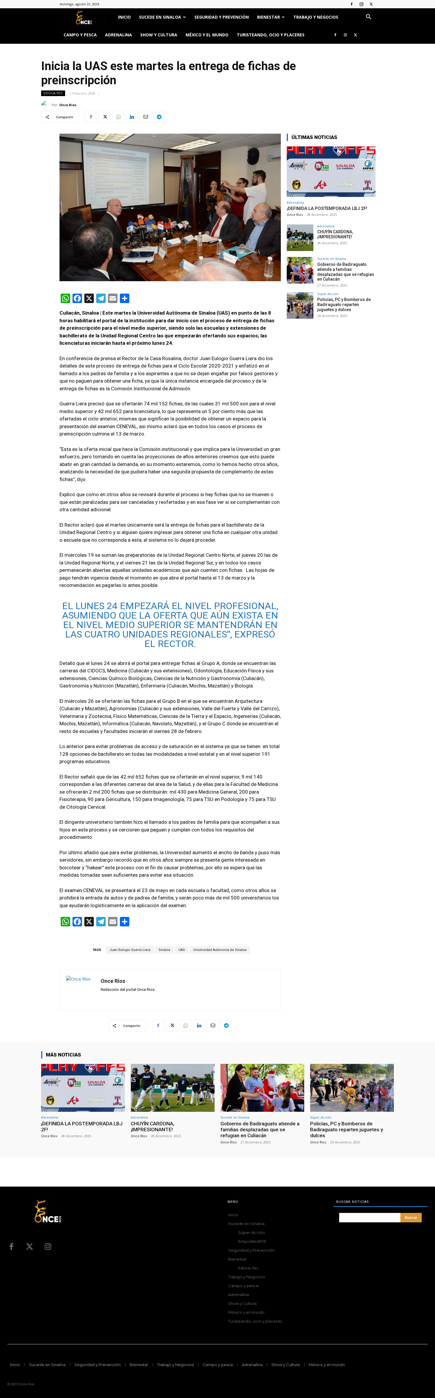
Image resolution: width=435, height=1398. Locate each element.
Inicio (124, 17)
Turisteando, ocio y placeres (270, 35)
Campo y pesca (80, 35)
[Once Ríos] (46, 105)
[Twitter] (371, 4)
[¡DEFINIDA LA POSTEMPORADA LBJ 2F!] (331, 171)
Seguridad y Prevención (221, 17)
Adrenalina (118, 35)
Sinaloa (164, 950)
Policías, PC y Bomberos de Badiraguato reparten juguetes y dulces (344, 304)
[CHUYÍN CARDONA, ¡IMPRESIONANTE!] (300, 237)
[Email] (145, 117)
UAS (181, 950)
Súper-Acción (328, 293)
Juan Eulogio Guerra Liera (129, 950)
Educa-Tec (53, 93)
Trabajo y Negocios (315, 17)
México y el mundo (207, 35)
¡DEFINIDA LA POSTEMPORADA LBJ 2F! (327, 208)
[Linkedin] (132, 117)
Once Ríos (67, 105)
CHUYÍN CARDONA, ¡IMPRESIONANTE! (335, 234)
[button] (368, 17)
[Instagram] (361, 4)
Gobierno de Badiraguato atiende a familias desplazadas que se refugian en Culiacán (345, 271)
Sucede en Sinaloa (160, 17)
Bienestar (268, 17)
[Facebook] (351, 4)
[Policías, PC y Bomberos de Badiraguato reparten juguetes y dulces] (300, 305)
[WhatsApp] (118, 117)
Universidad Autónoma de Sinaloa (219, 950)
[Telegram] (159, 117)
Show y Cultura (158, 35)
